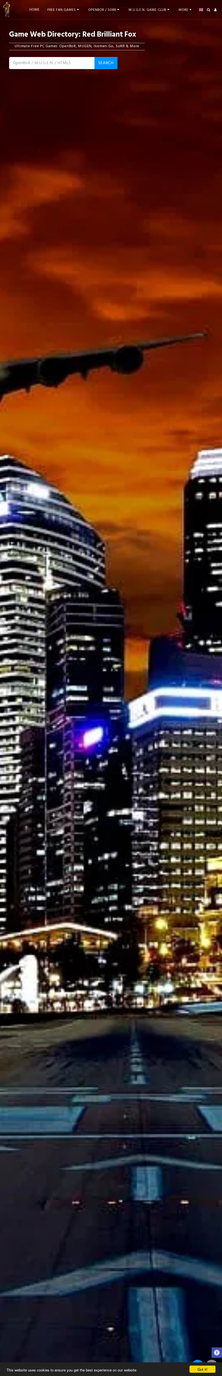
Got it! (202, 1369)
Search (105, 63)
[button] (64, 10)
